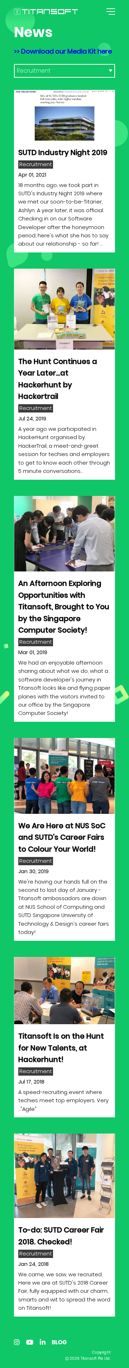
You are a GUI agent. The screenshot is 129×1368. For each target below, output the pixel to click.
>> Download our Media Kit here (63, 51)
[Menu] (109, 11)
